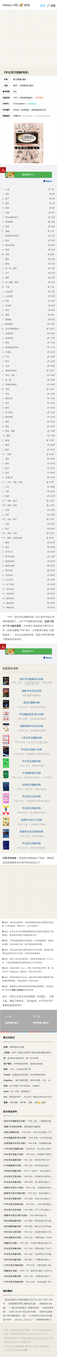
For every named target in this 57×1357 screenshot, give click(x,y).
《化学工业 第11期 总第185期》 (22, 1311)
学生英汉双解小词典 (31, 749)
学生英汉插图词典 (31, 761)
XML (20, 1349)
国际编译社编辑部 (21, 1126)
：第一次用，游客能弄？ (17, 1091)
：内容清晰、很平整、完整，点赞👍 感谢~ (25, 1102)
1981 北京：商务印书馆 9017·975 (28, 1159)
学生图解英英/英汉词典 (31, 714)
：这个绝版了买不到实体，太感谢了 (22, 1085)
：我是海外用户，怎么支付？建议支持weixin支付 (28, 1096)
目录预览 (39, 97)
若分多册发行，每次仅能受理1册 (36, 116)
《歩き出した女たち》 (23, 1319)
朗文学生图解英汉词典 (31, 679)
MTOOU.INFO (32, 1346)
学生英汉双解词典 (31, 808)
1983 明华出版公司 (24, 1215)
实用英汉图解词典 (31, 784)
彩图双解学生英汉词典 (31, 726)
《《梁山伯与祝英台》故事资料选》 (24, 1307)
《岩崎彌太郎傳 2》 (43, 1319)
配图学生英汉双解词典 (31, 831)
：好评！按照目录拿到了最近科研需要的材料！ (28, 1052)
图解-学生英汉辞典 (31, 691)
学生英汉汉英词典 (31, 796)
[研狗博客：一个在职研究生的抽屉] (16, 5)
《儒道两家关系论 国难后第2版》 (22, 1303)
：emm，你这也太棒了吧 (17, 1069)
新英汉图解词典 (31, 702)
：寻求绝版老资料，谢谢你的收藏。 (24, 1063)
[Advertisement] (28, 38)
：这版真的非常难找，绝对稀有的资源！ (25, 1074)
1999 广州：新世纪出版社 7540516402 (28, 1270)
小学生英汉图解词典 (31, 738)
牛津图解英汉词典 (31, 773)
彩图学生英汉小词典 (31, 820)
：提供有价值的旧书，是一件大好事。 (22, 1058)
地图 (25, 1349)
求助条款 (32, 103)
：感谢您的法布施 (14, 1047)
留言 (42, 5)
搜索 (53, 5)
